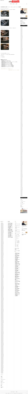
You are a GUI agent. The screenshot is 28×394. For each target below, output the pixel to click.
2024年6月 (2, 247)
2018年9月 (21, 127)
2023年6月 (21, 67)
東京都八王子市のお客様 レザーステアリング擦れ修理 (17, 288)
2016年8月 (21, 153)
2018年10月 (22, 126)
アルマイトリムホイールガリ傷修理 (17, 230)
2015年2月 (21, 172)
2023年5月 (21, 68)
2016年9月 (21, 152)
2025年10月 (2, 232)
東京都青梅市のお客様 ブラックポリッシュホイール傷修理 (10, 237)
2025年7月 (2, 235)
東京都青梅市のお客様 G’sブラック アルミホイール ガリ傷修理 (7, 64)
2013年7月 (21, 192)
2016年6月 (2, 337)
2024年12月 (22, 48)
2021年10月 (22, 88)
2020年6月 (21, 105)
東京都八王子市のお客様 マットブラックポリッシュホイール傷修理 (17, 279)
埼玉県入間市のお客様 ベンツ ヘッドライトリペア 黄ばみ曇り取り (8, 65)
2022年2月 (2, 273)
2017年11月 (2, 321)
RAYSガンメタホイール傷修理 (17, 224)
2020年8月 (2, 290)
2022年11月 (2, 265)
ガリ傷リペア (16, 235)
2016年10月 (22, 151)
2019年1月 (2, 308)
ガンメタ (19, 235)
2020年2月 (21, 109)
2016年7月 (2, 336)
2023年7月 (21, 66)
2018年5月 (21, 131)
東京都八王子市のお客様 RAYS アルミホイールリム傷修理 (7, 62)
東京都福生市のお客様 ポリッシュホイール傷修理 (10, 234)
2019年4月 (2, 305)
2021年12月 (22, 86)
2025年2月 (21, 46)
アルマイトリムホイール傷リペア (17, 231)
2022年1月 (21, 85)
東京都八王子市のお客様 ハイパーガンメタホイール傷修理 (17, 292)
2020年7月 (2, 291)
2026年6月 (21, 29)
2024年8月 (21, 52)
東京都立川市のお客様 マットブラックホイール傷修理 (10, 224)
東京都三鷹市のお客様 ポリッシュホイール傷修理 (10, 232)
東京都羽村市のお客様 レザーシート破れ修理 (17, 294)
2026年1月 (2, 229)
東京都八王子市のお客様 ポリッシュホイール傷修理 (17, 290)
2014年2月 (21, 185)
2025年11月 (2, 231)
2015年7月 (21, 167)
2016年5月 (2, 338)
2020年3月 (21, 108)
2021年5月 (21, 93)
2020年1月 (21, 110)
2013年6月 (21, 193)
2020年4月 (21, 107)
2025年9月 (2, 233)
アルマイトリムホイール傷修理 (17, 233)
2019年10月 (22, 113)
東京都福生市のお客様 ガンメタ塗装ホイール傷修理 (17, 276)
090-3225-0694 (2, 0)
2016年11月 (22, 150)
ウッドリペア (22, 200)
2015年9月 (21, 165)
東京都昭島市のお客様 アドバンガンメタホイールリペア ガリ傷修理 (8, 66)
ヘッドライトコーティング (23, 201)
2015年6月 (21, 168)
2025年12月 (2, 230)
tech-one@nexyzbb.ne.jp (3, 8)
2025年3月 (21, 45)
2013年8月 (21, 191)
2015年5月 (21, 169)
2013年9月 (21, 190)
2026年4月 (21, 31)
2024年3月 (2, 250)
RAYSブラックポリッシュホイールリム (17, 225)
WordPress (21, 393)
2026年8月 (21, 27)
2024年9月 (21, 51)
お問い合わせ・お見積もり (17, 248)
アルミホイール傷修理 (17, 234)
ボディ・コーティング (22, 203)
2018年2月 (2, 318)
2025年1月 (21, 47)
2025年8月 (2, 234)
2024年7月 (21, 53)
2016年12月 (22, 149)
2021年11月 (22, 87)
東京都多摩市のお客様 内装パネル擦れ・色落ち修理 (17, 274)
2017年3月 (21, 146)
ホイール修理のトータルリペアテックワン (7, 3)
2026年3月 (21, 32)
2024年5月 (2, 248)
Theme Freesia (17, 393)
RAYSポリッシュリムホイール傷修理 (17, 227)
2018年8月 (21, 128)
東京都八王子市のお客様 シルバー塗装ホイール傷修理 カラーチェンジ (17, 284)
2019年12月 (22, 111)
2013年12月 (22, 187)
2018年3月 (21, 133)
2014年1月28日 (7, 8)
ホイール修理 (22, 202)
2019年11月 (22, 112)
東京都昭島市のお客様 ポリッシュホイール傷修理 (10, 226)
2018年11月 (22, 125)
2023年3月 (21, 70)
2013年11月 (22, 188)
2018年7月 (21, 129)
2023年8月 (21, 65)
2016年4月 (2, 339)
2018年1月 (2, 319)
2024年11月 (22, 49)
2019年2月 (2, 307)
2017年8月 (2, 324)
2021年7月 (21, 91)
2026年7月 (21, 28)
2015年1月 (21, 173)
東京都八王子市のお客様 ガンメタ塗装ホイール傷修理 (10, 229)
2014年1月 (21, 186)
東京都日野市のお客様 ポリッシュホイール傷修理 (10, 235)
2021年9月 (21, 89)
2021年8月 (21, 90)
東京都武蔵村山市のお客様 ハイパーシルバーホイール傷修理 (10, 230)
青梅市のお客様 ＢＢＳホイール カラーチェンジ (6, 60)
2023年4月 (21, 69)
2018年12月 (2, 309)
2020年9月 (2, 289)
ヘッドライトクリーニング (22, 22)
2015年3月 (21, 171)
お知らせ (21, 199)
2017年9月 (2, 323)
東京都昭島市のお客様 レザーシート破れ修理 (10, 227)
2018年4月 (21, 132)
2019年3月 (2, 306)
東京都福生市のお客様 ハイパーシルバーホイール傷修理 (10, 223)
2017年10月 (2, 322)
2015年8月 (21, 166)
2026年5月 (21, 30)
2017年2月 (21, 147)
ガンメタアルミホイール (17, 236)
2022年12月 (22, 73)
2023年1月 (21, 72)
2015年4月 (21, 170)
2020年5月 (21, 106)
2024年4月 (2, 249)
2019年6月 (2, 303)
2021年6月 (21, 92)
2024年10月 (22, 50)
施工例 (1, 385)
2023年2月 (21, 71)
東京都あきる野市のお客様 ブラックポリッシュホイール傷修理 (17, 281)
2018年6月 (21, 130)
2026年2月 (21, 33)
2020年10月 (2, 288)
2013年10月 (22, 189)
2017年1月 (21, 148)
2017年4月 (21, 145)
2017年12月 (2, 320)
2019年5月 (2, 304)
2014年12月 (2, 354)
